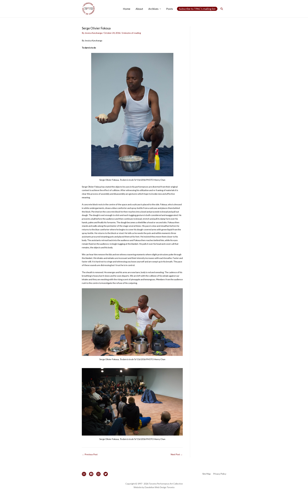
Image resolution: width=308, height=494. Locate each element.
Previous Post (90, 454)
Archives (153, 8)
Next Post (177, 454)
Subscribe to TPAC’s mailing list (197, 8)
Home (126, 8)
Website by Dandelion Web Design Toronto (154, 487)
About (139, 8)
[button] (222, 9)
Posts (169, 8)
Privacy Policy (219, 473)
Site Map (206, 473)
